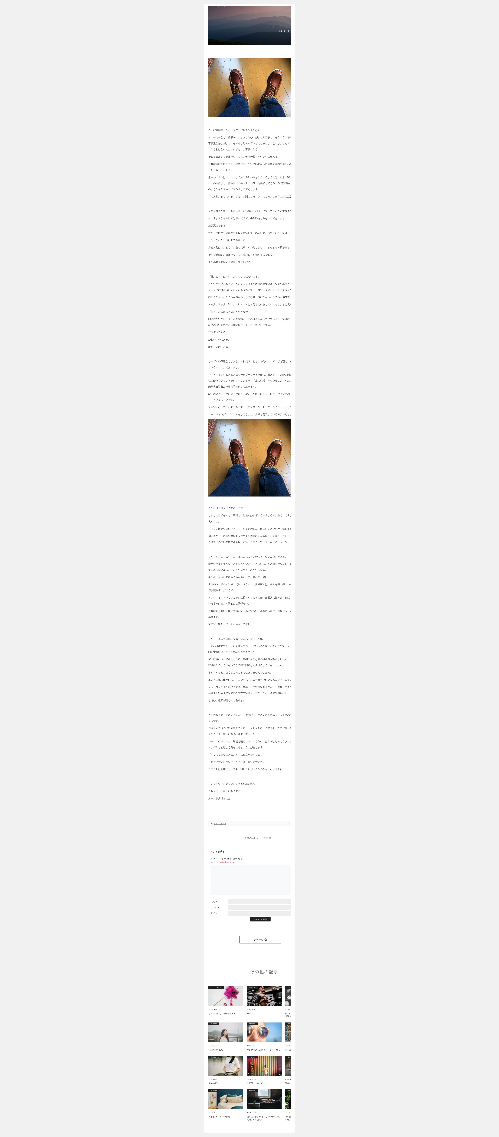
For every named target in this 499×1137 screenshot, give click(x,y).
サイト (214, 913)
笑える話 (252, 1057)
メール (215, 907)
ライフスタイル (220, 824)
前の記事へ (252, 838)
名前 (214, 901)
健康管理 (252, 987)
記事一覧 (259, 939)
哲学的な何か (215, 1057)
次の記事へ (268, 838)
